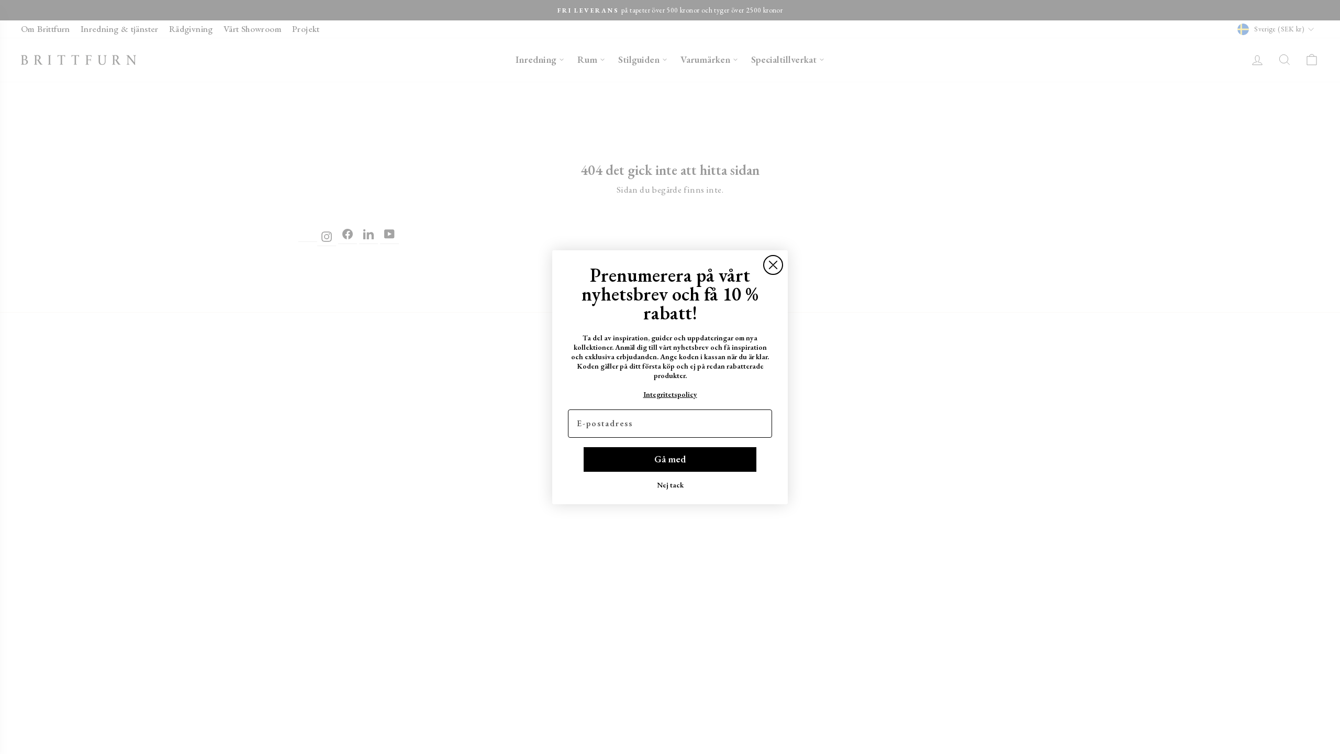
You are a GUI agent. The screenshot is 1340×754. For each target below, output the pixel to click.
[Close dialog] (773, 265)
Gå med (670, 459)
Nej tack (670, 485)
